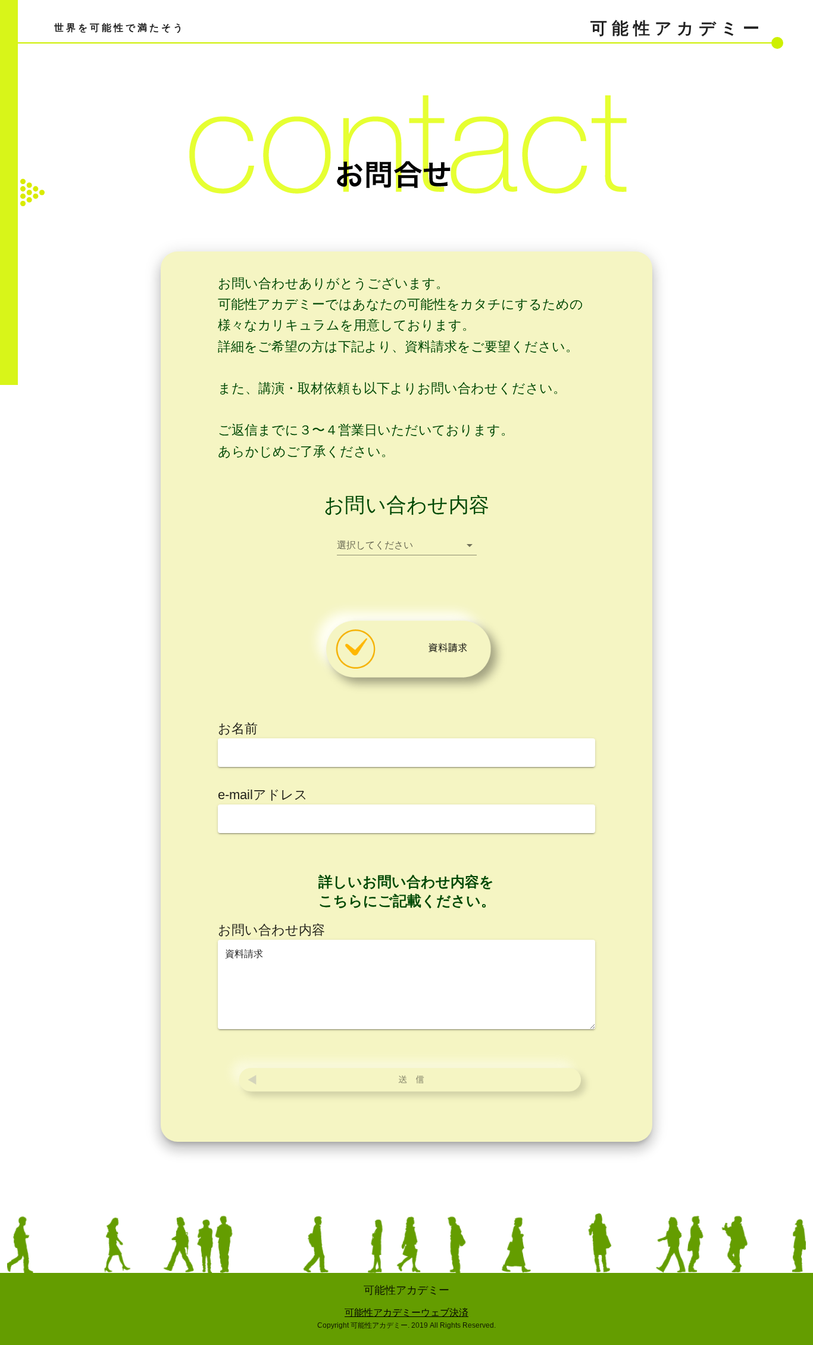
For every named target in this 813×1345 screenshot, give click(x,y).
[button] (407, 545)
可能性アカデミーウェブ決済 (406, 1312)
